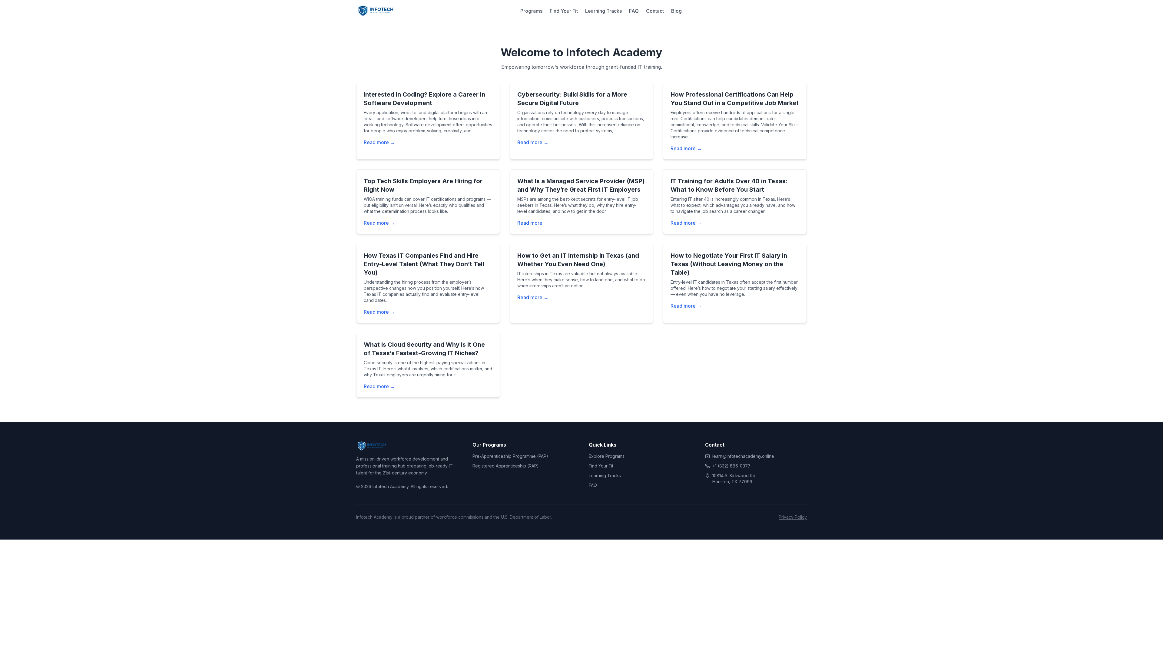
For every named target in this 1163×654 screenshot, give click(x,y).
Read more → (379, 142)
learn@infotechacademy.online (743, 456)
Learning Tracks (603, 11)
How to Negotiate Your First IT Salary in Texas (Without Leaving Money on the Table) (729, 264)
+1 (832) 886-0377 (731, 465)
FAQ (634, 11)
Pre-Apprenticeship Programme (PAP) (510, 456)
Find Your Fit (564, 11)
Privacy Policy (793, 517)
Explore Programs (607, 456)
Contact (655, 11)
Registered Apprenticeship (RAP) (505, 465)
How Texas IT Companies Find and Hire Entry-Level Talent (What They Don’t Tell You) (424, 264)
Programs (531, 11)
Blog (676, 11)
